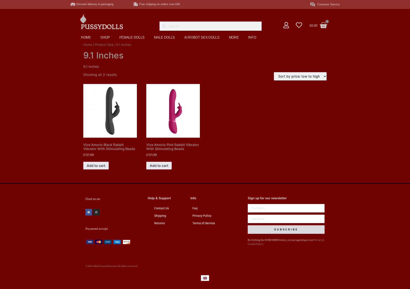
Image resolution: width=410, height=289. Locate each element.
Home (87, 45)
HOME (86, 37)
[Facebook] (88, 212)
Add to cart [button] (96, 165)
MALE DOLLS (164, 37)
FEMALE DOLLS (132, 37)
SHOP (105, 37)
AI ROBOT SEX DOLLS (202, 37)
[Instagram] (96, 212)
